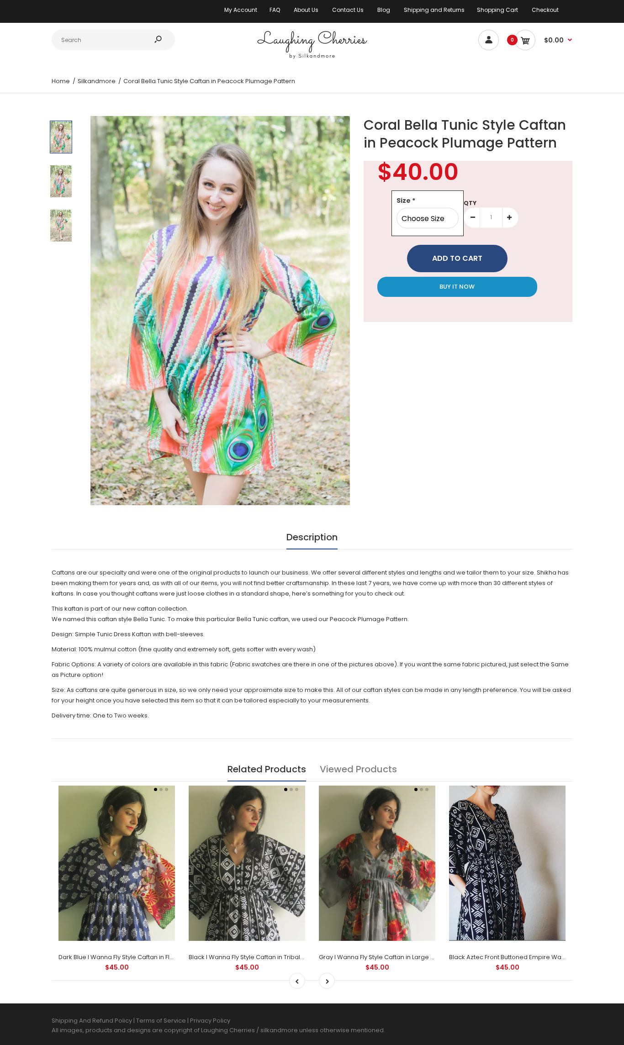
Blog (383, 10)
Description (312, 537)
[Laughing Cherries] (312, 57)
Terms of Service (161, 1020)
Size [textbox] (406, 200)
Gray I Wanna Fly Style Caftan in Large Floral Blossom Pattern (407, 957)
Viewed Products (358, 769)
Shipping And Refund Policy (92, 1020)
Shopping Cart (497, 10)
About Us (306, 10)
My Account (240, 10)
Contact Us (348, 10)
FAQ (275, 10)
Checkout (545, 10)
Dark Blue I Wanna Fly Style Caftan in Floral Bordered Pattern (146, 957)
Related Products (266, 769)
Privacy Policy (210, 1020)
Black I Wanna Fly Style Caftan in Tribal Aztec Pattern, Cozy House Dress (293, 957)
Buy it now (457, 286)
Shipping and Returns (434, 10)
